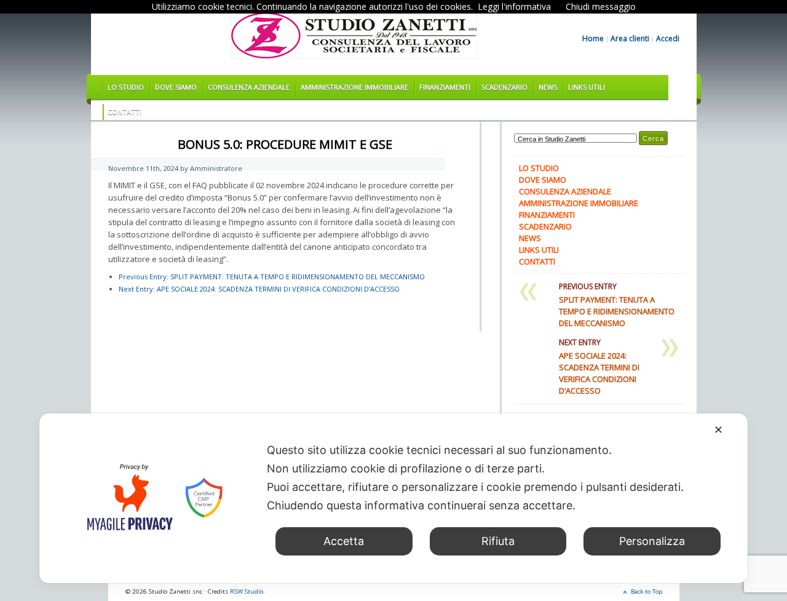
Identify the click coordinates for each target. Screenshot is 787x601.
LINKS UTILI (586, 87)
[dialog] (393, 498)
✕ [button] (718, 429)
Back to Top (646, 591)
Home (593, 38)
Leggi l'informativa (514, 6)
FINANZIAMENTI (444, 87)
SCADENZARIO (504, 87)
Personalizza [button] (652, 541)
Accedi (667, 38)
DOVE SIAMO (176, 87)
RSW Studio (246, 591)
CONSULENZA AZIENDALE (249, 87)
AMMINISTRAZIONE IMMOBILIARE (354, 87)
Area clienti (630, 38)
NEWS (548, 87)
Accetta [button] (343, 541)
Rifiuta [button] (498, 541)
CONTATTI (124, 111)
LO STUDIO (126, 87)
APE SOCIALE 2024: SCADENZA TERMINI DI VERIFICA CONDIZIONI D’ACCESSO (259, 288)
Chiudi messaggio (601, 6)
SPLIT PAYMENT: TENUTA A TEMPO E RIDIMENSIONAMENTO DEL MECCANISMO (272, 276)
